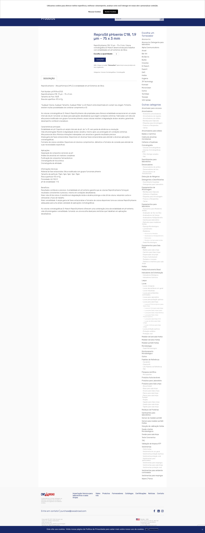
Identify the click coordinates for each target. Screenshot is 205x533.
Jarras (145, 128)
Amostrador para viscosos (152, 108)
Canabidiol (146, 362)
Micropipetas (147, 374)
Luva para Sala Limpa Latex (153, 310)
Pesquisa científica (149, 372)
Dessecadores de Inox (150, 169)
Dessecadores (147, 165)
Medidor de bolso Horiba (151, 340)
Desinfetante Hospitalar (151, 182)
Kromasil (145, 85)
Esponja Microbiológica (151, 226)
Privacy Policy (153, 529)
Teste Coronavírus (148, 437)
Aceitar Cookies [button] (110, 12)
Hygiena (145, 78)
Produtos (106, 493)
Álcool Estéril (147, 386)
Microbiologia (147, 346)
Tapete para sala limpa (151, 407)
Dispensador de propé (150, 255)
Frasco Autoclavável (150, 257)
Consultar (100, 60)
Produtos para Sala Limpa (151, 384)
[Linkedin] (158, 511)
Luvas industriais (149, 291)
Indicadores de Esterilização (152, 273)
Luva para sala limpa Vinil (153, 319)
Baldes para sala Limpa (151, 250)
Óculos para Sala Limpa (151, 391)
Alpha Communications (150, 48)
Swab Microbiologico (150, 242)
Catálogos (129, 493)
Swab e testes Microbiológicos (147, 430)
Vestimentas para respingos (153, 463)
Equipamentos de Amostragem (148, 188)
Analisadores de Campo (151, 215)
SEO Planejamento (54, 525)
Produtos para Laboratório (152, 381)
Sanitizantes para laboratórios (148, 414)
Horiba (144, 75)
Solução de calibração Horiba (153, 426)
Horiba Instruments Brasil (151, 270)
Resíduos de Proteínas (150, 410)
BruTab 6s (145, 57)
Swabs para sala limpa (151, 404)
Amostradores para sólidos (152, 131)
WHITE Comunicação (59, 523)
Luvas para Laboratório (151, 297)
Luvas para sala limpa (150, 302)
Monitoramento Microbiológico (147, 352)
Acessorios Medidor (151, 233)
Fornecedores (117, 493)
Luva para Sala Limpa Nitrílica (154, 312)
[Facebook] (155, 511)
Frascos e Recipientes (150, 125)
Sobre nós (98, 494)
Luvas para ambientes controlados (150, 294)
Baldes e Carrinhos (149, 134)
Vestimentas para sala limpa (153, 465)
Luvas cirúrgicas (148, 286)
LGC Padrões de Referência (152, 367)
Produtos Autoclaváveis (151, 378)
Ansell (144, 51)
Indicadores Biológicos (150, 275)
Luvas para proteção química (153, 299)
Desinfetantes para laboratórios (149, 161)
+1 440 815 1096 (145, 523)
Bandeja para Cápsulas (151, 121)
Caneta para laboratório (151, 220)
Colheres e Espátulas (150, 142)
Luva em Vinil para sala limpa (154, 308)
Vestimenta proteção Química (153, 454)
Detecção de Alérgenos (151, 177)
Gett (143, 72)
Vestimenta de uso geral (151, 451)
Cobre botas (147, 449)
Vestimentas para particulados (148, 459)
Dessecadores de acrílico (151, 167)
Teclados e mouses (149, 259)
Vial (144, 156)
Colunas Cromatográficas (108, 72)
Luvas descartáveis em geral (153, 288)
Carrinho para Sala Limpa (151, 252)
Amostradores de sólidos (151, 118)
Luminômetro (147, 229)
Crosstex (145, 63)
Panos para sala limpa (150, 393)
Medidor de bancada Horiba (154, 240)
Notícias (151, 493)
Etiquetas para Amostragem (153, 123)
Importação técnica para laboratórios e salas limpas (83, 495)
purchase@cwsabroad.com (73, 511)
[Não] (202, 529)
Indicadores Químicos (150, 277)
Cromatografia (120, 72)
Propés (145, 400)
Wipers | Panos (147, 479)
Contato (160, 493)
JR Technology (147, 82)
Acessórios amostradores (152, 114)
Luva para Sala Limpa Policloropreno (150, 315)
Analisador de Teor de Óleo (152, 213)
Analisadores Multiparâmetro (153, 218)
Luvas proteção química (151, 329)
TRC (144, 369)
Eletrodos (148, 238)
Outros (144, 91)
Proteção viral (147, 334)
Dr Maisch (145, 66)
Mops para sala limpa (150, 388)
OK (147, 529)
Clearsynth (146, 364)
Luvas (144, 284)
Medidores (146, 231)
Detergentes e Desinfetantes (153, 180)
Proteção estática (149, 331)
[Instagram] (162, 511)
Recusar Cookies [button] (94, 12)
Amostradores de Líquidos (152, 116)
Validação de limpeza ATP (151, 444)
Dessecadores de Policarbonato (148, 173)
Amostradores (147, 111)
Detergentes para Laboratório (153, 184)
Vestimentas (146, 447)
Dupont (144, 69)
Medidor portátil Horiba (150, 343)
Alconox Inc (146, 39)
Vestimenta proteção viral (152, 456)
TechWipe (145, 94)
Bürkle (144, 60)
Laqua (144, 280)
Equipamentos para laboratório (149, 205)
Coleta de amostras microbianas (149, 138)
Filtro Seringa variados (150, 154)
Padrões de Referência (150, 360)
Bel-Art (144, 54)
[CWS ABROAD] (47, 494)
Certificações (140, 493)
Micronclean (146, 88)
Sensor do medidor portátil (152, 418)
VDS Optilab (146, 100)
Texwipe (145, 97)
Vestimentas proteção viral (152, 467)
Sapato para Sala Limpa (151, 402)
